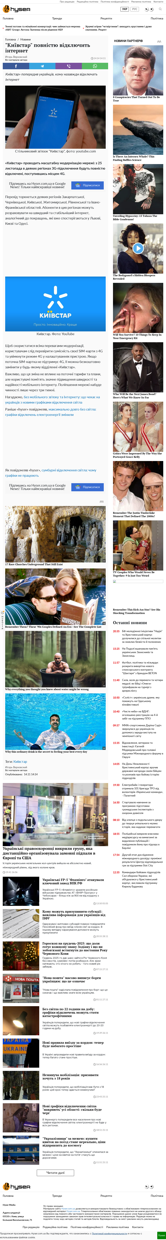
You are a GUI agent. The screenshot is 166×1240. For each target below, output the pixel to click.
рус (134, 9)
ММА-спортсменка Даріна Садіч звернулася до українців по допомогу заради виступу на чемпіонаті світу (141, 730)
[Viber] (68, 66)
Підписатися (91, 185)
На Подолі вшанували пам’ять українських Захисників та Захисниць (140, 652)
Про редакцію (67, 2)
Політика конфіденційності (115, 2)
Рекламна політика (141, 2)
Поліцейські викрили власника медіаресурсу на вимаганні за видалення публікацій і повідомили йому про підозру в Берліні (141, 841)
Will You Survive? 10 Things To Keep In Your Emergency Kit (137, 336)
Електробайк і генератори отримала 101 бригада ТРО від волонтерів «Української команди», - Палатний (142, 790)
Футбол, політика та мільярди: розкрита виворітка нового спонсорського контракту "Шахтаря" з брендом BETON (140, 668)
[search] (160, 9)
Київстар (20, 761)
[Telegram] (42, 66)
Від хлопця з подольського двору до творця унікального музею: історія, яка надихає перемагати (142, 823)
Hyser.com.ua (68, 1209)
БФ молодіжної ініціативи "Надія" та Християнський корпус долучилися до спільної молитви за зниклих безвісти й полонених (142, 636)
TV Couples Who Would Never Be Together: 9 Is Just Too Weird (134, 573)
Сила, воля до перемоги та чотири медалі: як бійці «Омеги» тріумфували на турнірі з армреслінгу (142, 685)
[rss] (146, 9)
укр (124, 9)
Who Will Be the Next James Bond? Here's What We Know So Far (134, 395)
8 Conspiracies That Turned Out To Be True (136, 98)
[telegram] (151, 9)
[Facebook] (16, 66)
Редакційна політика (87, 2)
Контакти (158, 2)
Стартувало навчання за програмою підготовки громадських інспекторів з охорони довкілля (138, 807)
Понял (161, 1235)
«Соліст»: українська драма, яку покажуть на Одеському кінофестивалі (141, 701)
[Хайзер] (16, 9)
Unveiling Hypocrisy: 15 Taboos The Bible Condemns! (135, 217)
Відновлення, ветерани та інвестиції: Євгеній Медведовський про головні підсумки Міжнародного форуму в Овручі (142, 750)
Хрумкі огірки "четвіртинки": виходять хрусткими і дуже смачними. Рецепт (118, 28)
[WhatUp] (95, 66)
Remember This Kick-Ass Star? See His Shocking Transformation (136, 611)
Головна (8, 18)
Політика (157, 18)
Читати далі (56, 1172)
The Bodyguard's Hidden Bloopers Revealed (134, 276)
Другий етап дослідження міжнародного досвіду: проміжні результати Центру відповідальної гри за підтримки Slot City (142, 860)
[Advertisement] (55, 250)
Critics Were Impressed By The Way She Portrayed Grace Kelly (137, 455)
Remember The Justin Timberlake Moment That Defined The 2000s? (134, 514)
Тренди (57, 18)
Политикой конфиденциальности (109, 1234)
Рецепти (106, 18)
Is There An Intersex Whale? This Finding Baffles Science (133, 158)
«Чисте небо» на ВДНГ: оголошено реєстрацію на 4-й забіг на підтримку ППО (140, 715)
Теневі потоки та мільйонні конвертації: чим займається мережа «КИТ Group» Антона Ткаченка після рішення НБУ (42, 28)
